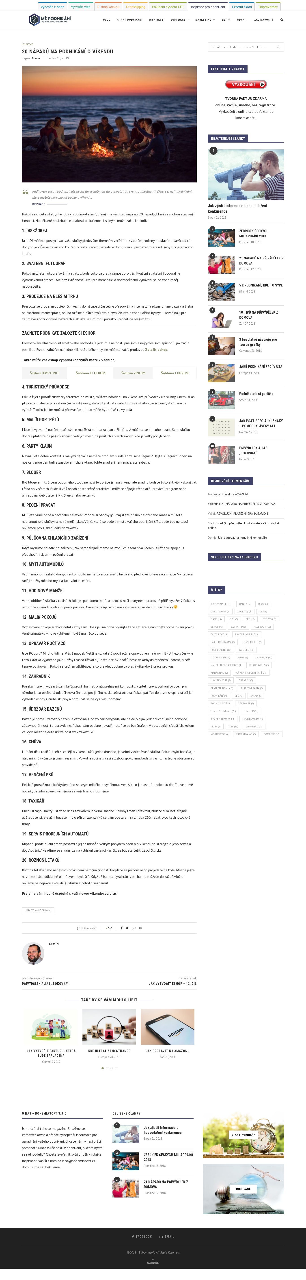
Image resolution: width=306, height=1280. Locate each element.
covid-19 (244, 611)
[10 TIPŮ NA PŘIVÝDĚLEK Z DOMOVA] (221, 319)
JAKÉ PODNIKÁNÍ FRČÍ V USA (260, 366)
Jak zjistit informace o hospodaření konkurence (237, 208)
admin (36, 58)
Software (177, 19)
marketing (219, 672)
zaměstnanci (246, 734)
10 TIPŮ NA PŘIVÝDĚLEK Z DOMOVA (258, 314)
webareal (254, 726)
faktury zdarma (223, 642)
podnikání (219, 695)
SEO (239, 695)
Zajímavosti (263, 19)
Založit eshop (156, 349)
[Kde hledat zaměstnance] (109, 1027)
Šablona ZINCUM (133, 373)
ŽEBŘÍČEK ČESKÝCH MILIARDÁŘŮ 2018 (254, 233)
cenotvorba (220, 611)
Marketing (203, 19)
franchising (252, 642)
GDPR (240, 19)
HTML (243, 657)
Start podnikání (129, 19)
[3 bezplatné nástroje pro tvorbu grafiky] (221, 346)
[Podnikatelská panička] (221, 400)
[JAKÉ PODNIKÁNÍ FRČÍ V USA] (221, 373)
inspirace (264, 657)
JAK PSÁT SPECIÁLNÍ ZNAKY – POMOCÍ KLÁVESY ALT (261, 423)
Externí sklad (242, 6)
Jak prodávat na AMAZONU (168, 1051)
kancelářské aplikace (226, 665)
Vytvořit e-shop (52, 6)
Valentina (214, 504)
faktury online (246, 634)
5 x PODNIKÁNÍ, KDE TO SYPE (261, 285)
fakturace (219, 634)
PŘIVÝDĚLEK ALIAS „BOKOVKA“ (253, 450)
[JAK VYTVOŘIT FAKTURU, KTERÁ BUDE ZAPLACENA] (51, 1027)
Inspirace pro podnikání (208, 6)
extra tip (238, 626)
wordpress (219, 734)
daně (216, 619)
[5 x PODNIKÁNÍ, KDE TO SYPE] (221, 292)
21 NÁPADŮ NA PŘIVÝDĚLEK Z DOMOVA (261, 260)
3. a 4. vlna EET (221, 603)
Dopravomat (268, 6)
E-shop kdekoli (108, 6)
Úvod (106, 19)
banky (244, 603)
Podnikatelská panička (256, 394)
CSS (263, 611)
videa (216, 726)
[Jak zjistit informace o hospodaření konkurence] (246, 174)
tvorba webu (252, 718)
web (233, 726)
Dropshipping (135, 6)
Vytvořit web (81, 6)
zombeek (272, 734)
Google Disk (220, 657)
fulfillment (221, 649)
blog (263, 603)
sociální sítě (220, 703)
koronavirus (259, 665)
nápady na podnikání (38, 910)
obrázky (246, 680)
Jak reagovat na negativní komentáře (242, 538)
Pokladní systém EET (168, 6)
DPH (234, 619)
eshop (217, 626)
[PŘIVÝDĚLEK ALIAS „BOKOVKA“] (221, 455)
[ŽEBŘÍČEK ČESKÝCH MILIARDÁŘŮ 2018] (221, 238)
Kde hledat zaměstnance (109, 1051)
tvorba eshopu (223, 718)
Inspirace (156, 19)
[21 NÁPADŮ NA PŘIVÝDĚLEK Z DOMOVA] (221, 265)
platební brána (222, 688)
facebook (262, 626)
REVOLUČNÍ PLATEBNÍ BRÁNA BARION (242, 514)
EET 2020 (269, 619)
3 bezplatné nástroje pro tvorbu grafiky (258, 342)
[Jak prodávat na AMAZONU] (167, 1027)
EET (224, 19)
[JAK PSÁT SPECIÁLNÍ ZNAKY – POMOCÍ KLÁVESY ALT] (221, 427)
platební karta (252, 688)
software (246, 703)
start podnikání (223, 711)
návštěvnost (221, 680)
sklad (255, 695)
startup (251, 711)
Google (246, 649)
